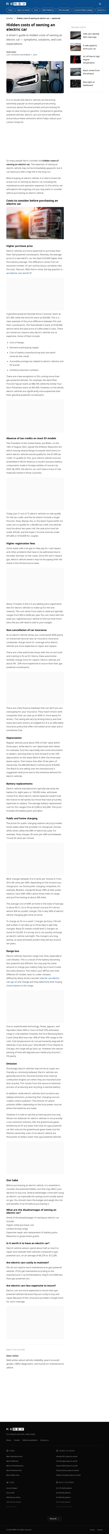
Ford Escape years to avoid (66, 1461)
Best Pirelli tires (12, 1461)
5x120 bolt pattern (63, 1492)
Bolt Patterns (48, 10)
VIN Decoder (64, 10)
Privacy (100, 1530)
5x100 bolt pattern (63, 1497)
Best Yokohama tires (14, 1456)
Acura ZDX (10, 1492)
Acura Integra (11, 1488)
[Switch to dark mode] (100, 3)
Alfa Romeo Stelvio (13, 1502)
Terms (92, 1530)
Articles (9, 18)
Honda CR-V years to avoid (66, 1456)
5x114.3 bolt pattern (64, 1488)
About (8, 1440)
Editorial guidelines (29, 1440)
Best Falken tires (12, 1475)
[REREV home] (16, 3)
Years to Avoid (23, 10)
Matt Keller (11, 52)
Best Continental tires (14, 1465)
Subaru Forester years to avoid (68, 1475)
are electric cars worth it (18, 273)
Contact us (44, 1440)
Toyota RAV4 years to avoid (66, 1465)
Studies (17, 1440)
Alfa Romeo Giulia (13, 1497)
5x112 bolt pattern (63, 1502)
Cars (36, 10)
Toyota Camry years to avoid (67, 1470)
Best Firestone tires (14, 1470)
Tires (10, 10)
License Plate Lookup (83, 10)
